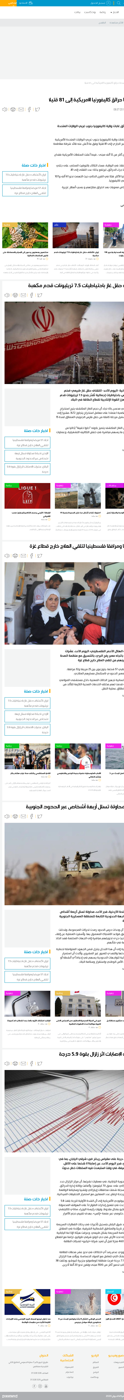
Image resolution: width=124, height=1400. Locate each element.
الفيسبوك (69, 1367)
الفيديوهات (119, 1362)
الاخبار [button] (116, 12)
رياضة (103, 12)
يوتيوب (70, 1377)
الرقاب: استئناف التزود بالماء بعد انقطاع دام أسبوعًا (28, 1020)
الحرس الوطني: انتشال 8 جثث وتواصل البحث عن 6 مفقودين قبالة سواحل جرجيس (79, 1320)
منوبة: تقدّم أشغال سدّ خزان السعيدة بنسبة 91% (80, 512)
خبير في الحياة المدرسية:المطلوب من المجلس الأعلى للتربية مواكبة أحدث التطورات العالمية (78, 1022)
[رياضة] (27, 495)
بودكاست (90, 12)
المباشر (96, 1362)
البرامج (96, 1372)
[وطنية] (25, 234)
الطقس (102, 22)
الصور (121, 1367)
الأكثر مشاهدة (116, 22)
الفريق (96, 1367)
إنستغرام (69, 1372)
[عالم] (75, 234)
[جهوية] (78, 495)
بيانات (77, 12)
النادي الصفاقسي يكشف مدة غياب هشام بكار (30, 773)
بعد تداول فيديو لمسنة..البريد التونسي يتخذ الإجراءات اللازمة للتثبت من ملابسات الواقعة (28, 1320)
